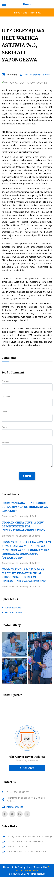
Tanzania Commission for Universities (24, 841)
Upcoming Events (13, 612)
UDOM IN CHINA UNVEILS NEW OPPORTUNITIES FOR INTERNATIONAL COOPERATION (23, 526)
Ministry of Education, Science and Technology (29, 836)
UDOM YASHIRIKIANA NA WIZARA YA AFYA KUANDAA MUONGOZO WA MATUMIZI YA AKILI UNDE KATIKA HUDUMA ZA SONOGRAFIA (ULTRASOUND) (27, 550)
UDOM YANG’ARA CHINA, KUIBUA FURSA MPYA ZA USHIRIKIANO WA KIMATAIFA (25, 506)
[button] (5, 82)
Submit (27, 475)
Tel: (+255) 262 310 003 (17, 792)
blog (25, 12)
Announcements (13, 607)
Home (27, 4)
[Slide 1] (27, 80)
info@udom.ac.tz (14, 806)
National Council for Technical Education (26, 851)
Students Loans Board (17, 846)
